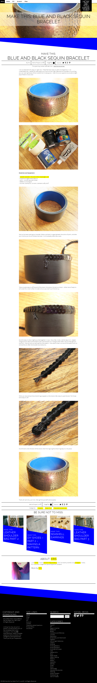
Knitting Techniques (56, 649)
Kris (29, 63)
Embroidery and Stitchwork (58, 638)
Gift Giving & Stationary (56, 641)
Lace (51, 651)
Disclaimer (29, 629)
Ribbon (52, 661)
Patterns (52, 659)
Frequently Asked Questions (34, 625)
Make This (48, 508)
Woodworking (54, 675)
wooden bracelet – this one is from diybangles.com (34, 177)
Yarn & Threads (54, 677)
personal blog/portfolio (50, 563)
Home (8, 2)
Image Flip (49, 63)
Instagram (78, 563)
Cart (27, 619)
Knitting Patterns (55, 646)
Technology (53, 669)
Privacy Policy (30, 627)
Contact (28, 624)
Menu (2, 2)
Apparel (52, 625)
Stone (52, 667)
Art (51, 627)
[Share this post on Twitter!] (63, 63)
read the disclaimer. (59, 66)
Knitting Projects (55, 648)
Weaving (52, 672)
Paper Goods (53, 656)
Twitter (36, 563)
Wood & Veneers (54, 673)
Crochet (52, 635)
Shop (26, 2)
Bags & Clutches (54, 628)
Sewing (52, 664)
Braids (52, 631)
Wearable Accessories (60, 508)
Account (19, 2)
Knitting (52, 644)
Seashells (53, 662)
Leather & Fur (54, 652)
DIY (13, 2)
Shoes (52, 665)
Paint (51, 654)
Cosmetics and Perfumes (57, 633)
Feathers (52, 640)
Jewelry (40, 508)
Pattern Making (54, 657)
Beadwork (53, 630)
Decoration (53, 636)
